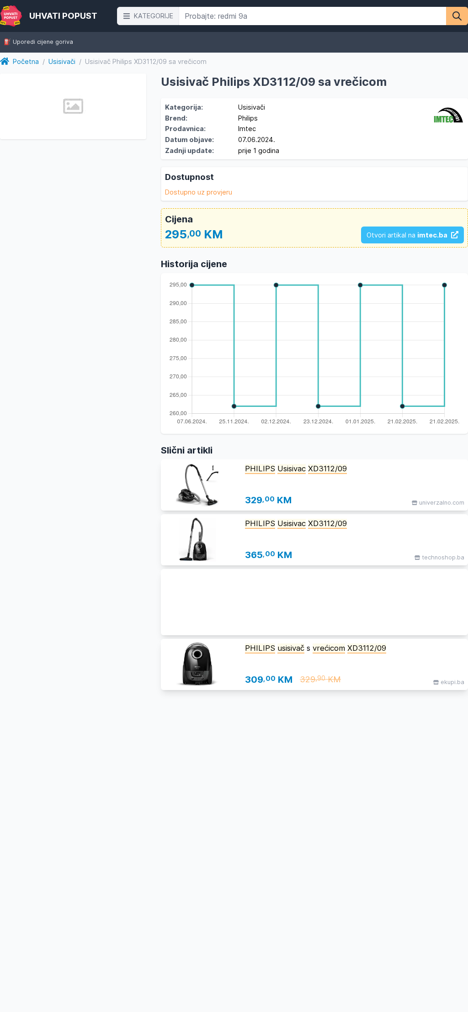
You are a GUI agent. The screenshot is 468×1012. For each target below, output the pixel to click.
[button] (148, 16)
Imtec (247, 128)
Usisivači (61, 61)
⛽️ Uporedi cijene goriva (38, 42)
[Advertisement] (314, 602)
